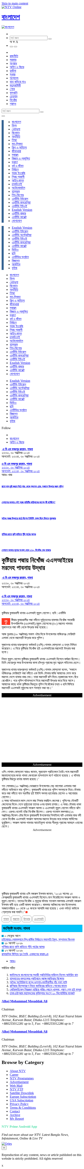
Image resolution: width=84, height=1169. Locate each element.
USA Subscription (21, 1100)
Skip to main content (15, 3)
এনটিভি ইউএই (19, 206)
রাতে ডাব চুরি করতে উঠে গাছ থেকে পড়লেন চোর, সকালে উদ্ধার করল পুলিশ (32, 486)
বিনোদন (16, 133)
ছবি (13, 253)
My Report (17, 1118)
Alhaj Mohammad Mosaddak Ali (24, 1001)
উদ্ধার (26, 919)
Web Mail (16, 1085)
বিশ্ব (14, 125)
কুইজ (14, 268)
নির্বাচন (15, 169)
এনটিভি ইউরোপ (20, 198)
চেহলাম (13, 96)
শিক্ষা (14, 140)
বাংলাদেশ (11, 17)
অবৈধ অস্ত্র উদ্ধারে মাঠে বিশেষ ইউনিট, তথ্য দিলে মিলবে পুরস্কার (29, 518)
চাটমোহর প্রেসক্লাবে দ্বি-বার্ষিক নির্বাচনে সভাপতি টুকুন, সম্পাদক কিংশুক (38, 939)
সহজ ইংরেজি (18, 173)
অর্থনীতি (16, 136)
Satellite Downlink (22, 1093)
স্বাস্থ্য (15, 155)
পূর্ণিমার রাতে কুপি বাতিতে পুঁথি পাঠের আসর (19, 534)
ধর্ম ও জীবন (17, 166)
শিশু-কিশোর (18, 195)
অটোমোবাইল (18, 188)
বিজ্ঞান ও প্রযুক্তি (21, 158)
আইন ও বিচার (17, 67)
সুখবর (12, 74)
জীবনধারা (16, 151)
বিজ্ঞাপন (16, 260)
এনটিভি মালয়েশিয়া (21, 202)
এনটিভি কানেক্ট (19, 217)
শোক (12, 89)
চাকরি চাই (17, 184)
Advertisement (19, 1082)
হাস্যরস (16, 191)
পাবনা (6, 919)
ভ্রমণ (15, 162)
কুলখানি (13, 92)
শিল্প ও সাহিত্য (19, 147)
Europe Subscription (23, 1096)
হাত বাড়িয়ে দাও (18, 81)
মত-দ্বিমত (17, 144)
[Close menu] (3, 116)
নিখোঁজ (13, 100)
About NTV (18, 1071)
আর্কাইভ (16, 264)
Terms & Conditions (23, 1107)
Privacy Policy (19, 1104)
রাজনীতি (14, 56)
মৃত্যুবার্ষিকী (15, 85)
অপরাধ (13, 63)
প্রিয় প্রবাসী (18, 177)
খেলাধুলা (16, 129)
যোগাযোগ (17, 220)
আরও (12, 961)
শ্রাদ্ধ (13, 103)
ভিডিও (15, 249)
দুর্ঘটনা (13, 70)
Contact (15, 1111)
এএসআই (39, 919)
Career (14, 1074)
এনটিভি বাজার (19, 213)
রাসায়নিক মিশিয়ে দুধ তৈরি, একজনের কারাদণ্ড (25, 954)
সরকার (13, 59)
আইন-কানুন (18, 180)
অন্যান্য (14, 78)
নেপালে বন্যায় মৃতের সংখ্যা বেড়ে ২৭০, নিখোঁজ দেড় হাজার (26, 550)
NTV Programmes (22, 1078)
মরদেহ (16, 919)
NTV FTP (16, 1089)
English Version (22, 209)
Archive (15, 1115)
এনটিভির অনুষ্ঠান (20, 257)
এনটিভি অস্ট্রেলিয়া (21, 235)
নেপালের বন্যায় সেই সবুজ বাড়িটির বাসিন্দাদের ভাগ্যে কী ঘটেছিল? (28, 502)
